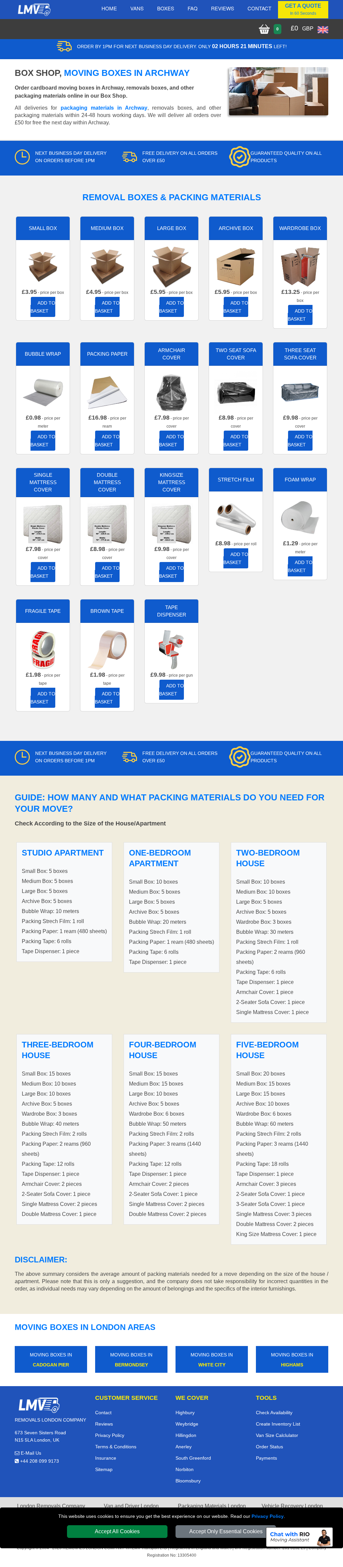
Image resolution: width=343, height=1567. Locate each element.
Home (109, 8)
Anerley (184, 1446)
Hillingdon (186, 1435)
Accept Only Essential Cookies (226, 1531)
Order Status (269, 1446)
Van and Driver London (131, 1506)
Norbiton (185, 1469)
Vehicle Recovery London (292, 1506)
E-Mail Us (30, 1453)
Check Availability (274, 1412)
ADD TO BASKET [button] (42, 307)
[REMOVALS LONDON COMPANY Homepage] (34, 9)
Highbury (185, 1412)
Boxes (165, 8)
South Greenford (193, 1458)
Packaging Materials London (212, 1506)
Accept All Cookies (117, 1531)
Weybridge (187, 1424)
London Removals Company (51, 1506)
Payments (266, 1458)
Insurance (105, 1458)
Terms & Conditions (115, 1446)
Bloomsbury (188, 1480)
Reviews (222, 8)
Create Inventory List (278, 1424)
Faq (193, 8)
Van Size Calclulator (277, 1435)
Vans (137, 8)
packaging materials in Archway (104, 108)
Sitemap (104, 1469)
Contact (259, 8)
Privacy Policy (268, 1516)
